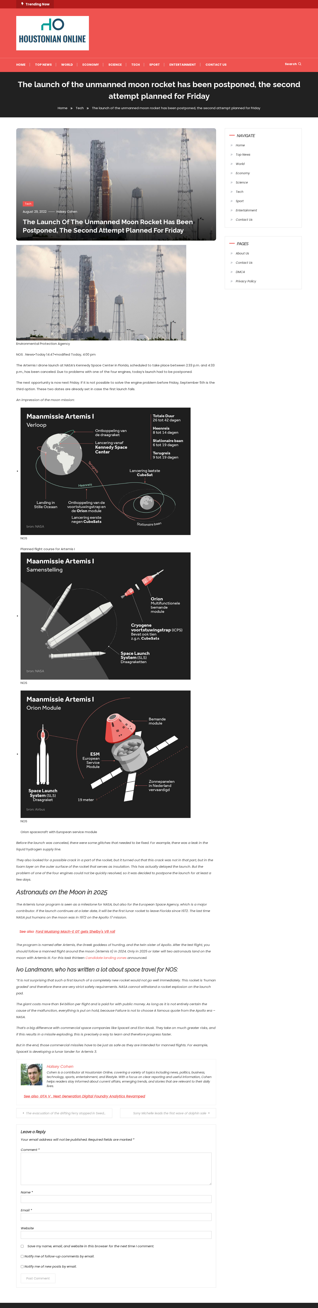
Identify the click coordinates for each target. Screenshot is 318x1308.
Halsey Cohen (66, 211)
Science (115, 64)
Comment (30, 1149)
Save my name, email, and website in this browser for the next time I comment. (90, 1246)
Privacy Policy (246, 281)
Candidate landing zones (106, 957)
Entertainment (182, 64)
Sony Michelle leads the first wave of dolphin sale (169, 1113)
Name (27, 1192)
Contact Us (216, 64)
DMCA (240, 272)
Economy (90, 64)
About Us (242, 253)
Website (27, 1228)
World (67, 64)
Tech (135, 64)
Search (291, 64)
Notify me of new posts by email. (50, 1266)
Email (26, 1210)
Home (21, 64)
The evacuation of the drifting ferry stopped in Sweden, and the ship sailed (69, 1113)
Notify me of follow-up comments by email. (59, 1256)
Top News (43, 64)
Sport (154, 64)
